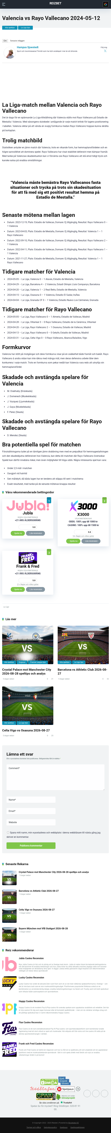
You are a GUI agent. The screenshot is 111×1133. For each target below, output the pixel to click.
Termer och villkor (33, 1127)
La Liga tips (25, 28)
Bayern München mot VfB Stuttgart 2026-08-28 (43, 928)
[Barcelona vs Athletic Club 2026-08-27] (83, 645)
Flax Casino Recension (30, 1022)
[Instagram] (95, 1093)
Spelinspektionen (77, 1127)
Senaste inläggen (17, 41)
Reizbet (55, 3)
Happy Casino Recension (32, 1001)
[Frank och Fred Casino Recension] (28, 563)
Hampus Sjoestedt (27, 47)
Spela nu (18, 533)
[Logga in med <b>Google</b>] (106, 4)
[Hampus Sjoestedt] (9, 57)
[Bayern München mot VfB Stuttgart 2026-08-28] (9, 940)
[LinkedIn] (104, 1093)
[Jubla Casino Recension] (28, 509)
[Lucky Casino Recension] (9, 989)
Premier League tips (38, 662)
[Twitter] (105, 51)
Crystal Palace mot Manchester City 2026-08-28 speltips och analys (26, 671)
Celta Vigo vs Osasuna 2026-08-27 (26, 730)
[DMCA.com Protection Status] (49, 1084)
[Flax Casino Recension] (9, 1034)
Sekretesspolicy (50, 1127)
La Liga (6, 607)
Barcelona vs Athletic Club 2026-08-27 (39, 891)
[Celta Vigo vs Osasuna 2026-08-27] (27, 705)
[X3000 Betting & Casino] (83, 511)
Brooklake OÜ (73, 1123)
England (22, 662)
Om (5, 41)
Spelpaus (63, 1127)
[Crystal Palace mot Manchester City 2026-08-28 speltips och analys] (27, 645)
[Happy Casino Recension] (9, 1013)
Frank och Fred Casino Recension (36, 1043)
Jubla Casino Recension (31, 958)
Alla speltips (10, 28)
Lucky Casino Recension (31, 977)
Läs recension (36, 533)
